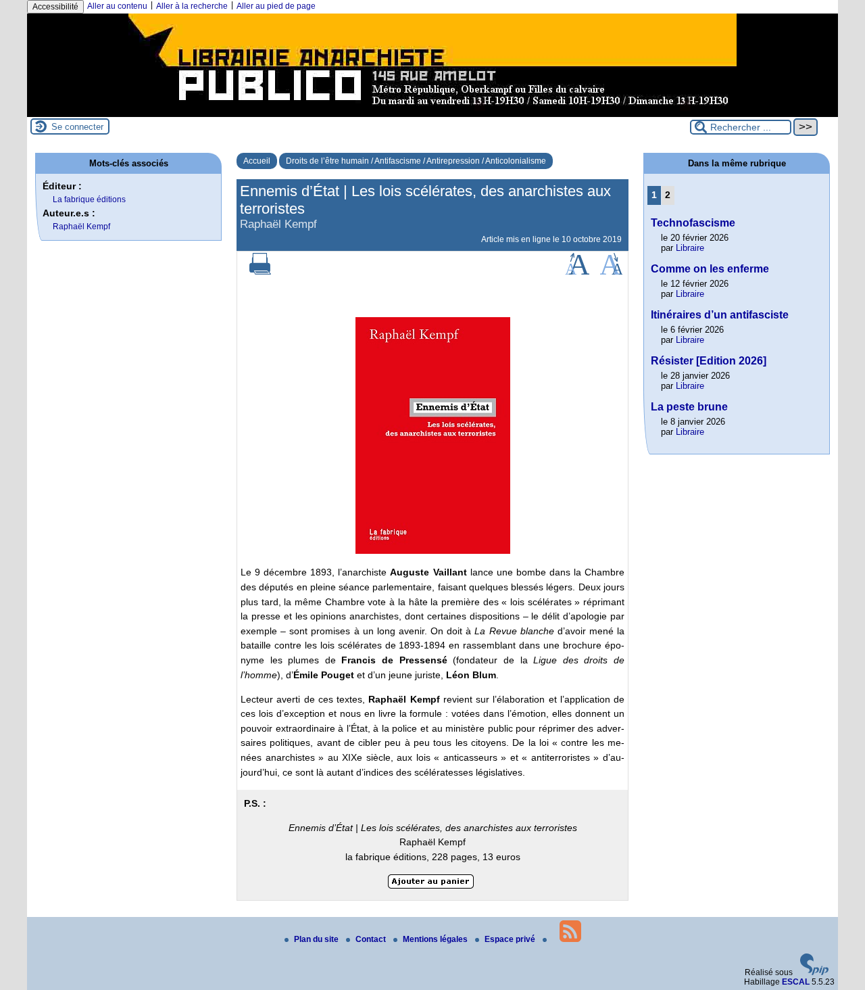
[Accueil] (432, 112)
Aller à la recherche (192, 6)
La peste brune (689, 406)
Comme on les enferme (710, 269)
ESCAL (796, 982)
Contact (371, 939)
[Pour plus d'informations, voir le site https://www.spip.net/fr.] (814, 972)
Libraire (690, 248)
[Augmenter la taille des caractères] (577, 272)
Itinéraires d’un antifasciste (720, 315)
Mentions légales (436, 939)
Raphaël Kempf (81, 226)
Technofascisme (693, 223)
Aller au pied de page (276, 6)
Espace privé (511, 939)
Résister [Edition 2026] (708, 361)
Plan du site (317, 939)
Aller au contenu (117, 6)
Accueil (256, 161)
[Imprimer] (260, 272)
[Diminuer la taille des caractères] (611, 272)
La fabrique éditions (89, 199)
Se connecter (77, 127)
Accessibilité (55, 6)
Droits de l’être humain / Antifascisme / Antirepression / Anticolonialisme (416, 161)
